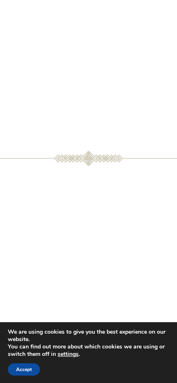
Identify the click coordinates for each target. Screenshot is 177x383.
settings (68, 354)
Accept (24, 369)
